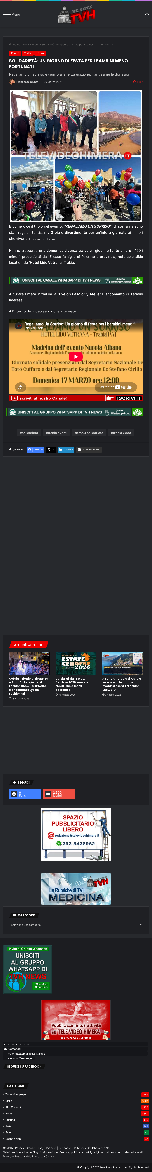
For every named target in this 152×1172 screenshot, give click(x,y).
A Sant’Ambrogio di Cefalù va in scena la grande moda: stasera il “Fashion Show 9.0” (121, 684)
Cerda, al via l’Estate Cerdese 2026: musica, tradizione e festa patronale (72, 684)
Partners (51, 1148)
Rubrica (10, 1119)
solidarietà (30, 433)
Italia (8, 1126)
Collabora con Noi (99, 1148)
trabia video (122, 433)
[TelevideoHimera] (76, 14)
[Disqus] (76, 577)
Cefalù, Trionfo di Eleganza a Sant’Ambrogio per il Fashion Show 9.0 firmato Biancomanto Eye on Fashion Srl (28, 686)
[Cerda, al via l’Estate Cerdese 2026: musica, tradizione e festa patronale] (76, 663)
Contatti (8, 1148)
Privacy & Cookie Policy (29, 1148)
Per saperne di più (18, 1044)
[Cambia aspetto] (147, 15)
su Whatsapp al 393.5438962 (27, 1053)
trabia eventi (57, 433)
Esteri (8, 1132)
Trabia (27, 53)
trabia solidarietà (90, 433)
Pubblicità (80, 1148)
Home (16, 44)
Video (40, 53)
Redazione (65, 1148)
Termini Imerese (15, 1094)
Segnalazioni (13, 1138)
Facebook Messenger (19, 1058)
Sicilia (9, 1100)
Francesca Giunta (27, 81)
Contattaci (15, 1048)
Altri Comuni (13, 1107)
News (25, 44)
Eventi (35, 44)
